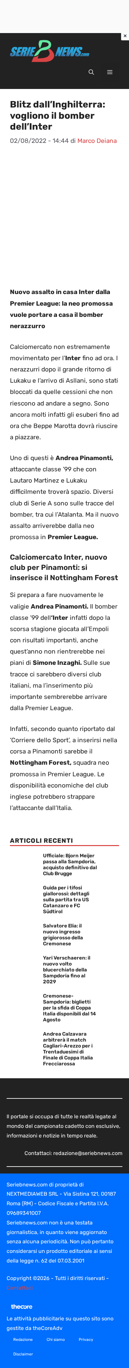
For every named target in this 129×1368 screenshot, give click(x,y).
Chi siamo (56, 1339)
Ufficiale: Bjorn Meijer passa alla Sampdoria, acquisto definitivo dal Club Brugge (70, 864)
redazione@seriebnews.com (87, 1153)
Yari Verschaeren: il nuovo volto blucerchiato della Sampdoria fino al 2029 (66, 970)
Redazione (23, 1339)
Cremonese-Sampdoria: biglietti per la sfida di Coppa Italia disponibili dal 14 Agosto (69, 1008)
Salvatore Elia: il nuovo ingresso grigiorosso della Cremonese (63, 935)
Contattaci (20, 1288)
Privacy (86, 1339)
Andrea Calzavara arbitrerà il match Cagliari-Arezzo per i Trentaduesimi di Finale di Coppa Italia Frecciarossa (68, 1049)
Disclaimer (23, 1354)
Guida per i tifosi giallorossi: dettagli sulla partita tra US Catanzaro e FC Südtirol (66, 900)
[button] (91, 72)
